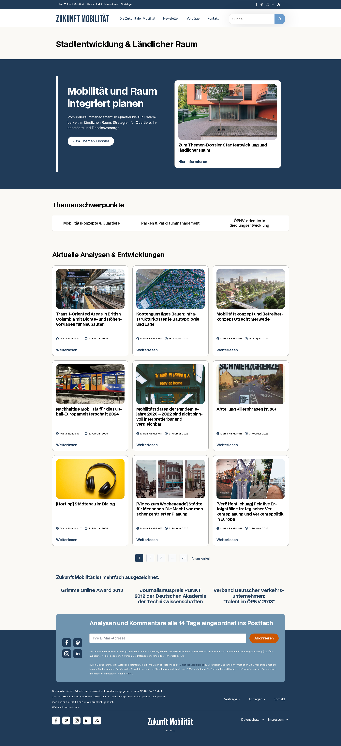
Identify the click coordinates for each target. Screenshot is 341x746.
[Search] (279, 19)
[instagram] (267, 4)
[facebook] (256, 4)
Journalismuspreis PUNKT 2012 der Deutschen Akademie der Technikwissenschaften (170, 596)
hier (130, 673)
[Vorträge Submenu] (241, 699)
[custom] (261, 4)
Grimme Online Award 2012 (92, 590)
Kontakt (213, 18)
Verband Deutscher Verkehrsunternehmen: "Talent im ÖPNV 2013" (249, 596)
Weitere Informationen (65, 707)
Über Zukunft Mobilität (71, 4)
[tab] (91, 223)
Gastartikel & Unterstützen (102, 4)
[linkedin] (272, 4)
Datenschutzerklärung (192, 664)
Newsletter (171, 18)
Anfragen (255, 699)
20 (183, 558)
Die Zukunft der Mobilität (137, 18)
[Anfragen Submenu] (266, 699)
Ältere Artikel (200, 559)
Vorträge (126, 4)
